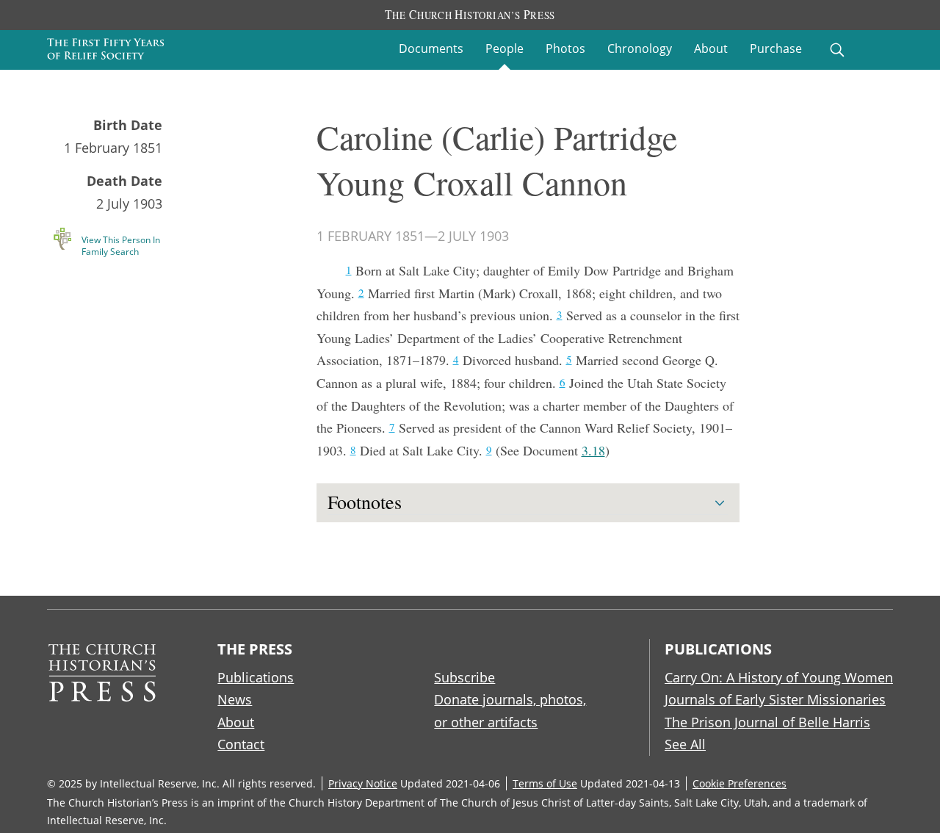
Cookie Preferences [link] (740, 783)
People (504, 48)
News (234, 699)
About (711, 48)
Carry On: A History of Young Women (779, 677)
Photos (565, 48)
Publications (255, 677)
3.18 (593, 450)
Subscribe (464, 677)
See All (685, 744)
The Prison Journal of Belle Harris (767, 722)
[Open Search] (837, 50)
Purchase (776, 48)
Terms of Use (545, 783)
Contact (240, 744)
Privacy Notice (362, 783)
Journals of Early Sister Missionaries (775, 699)
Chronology (639, 48)
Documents (431, 48)
